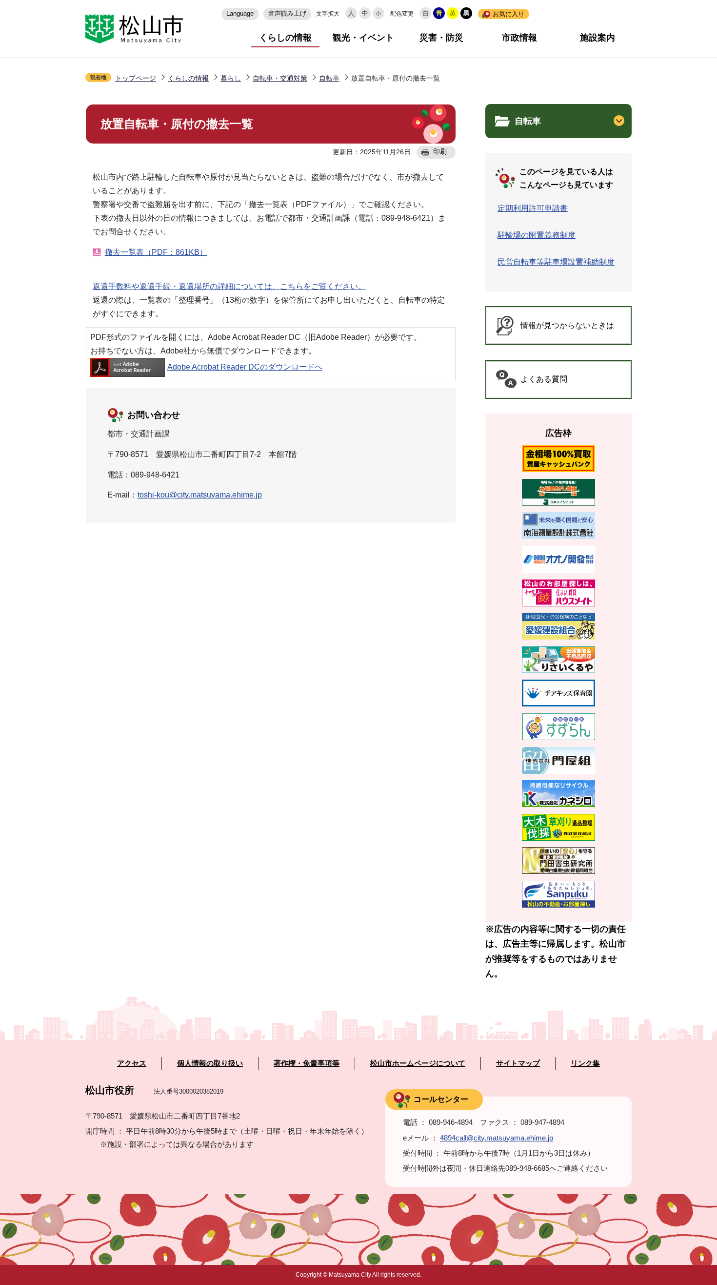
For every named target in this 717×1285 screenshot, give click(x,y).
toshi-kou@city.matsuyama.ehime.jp (200, 495)
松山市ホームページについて (417, 1063)
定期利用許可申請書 (533, 208)
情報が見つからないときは (567, 325)
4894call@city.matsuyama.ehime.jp (496, 1138)
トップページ (135, 78)
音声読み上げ (287, 13)
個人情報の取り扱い (210, 1063)
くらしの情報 (285, 37)
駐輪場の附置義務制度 (537, 235)
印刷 (440, 151)
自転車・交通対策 (280, 78)
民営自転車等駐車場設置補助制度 (556, 262)
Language (240, 13)
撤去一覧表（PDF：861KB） (156, 252)
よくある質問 (543, 379)
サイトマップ (518, 1063)
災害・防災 (441, 37)
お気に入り (508, 14)
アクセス (131, 1063)
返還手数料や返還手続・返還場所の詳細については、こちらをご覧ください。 (229, 286)
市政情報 (519, 37)
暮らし (230, 78)
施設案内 (597, 37)
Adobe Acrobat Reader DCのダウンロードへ (244, 367)
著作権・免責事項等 (306, 1063)
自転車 (329, 78)
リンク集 (585, 1063)
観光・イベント (363, 37)
